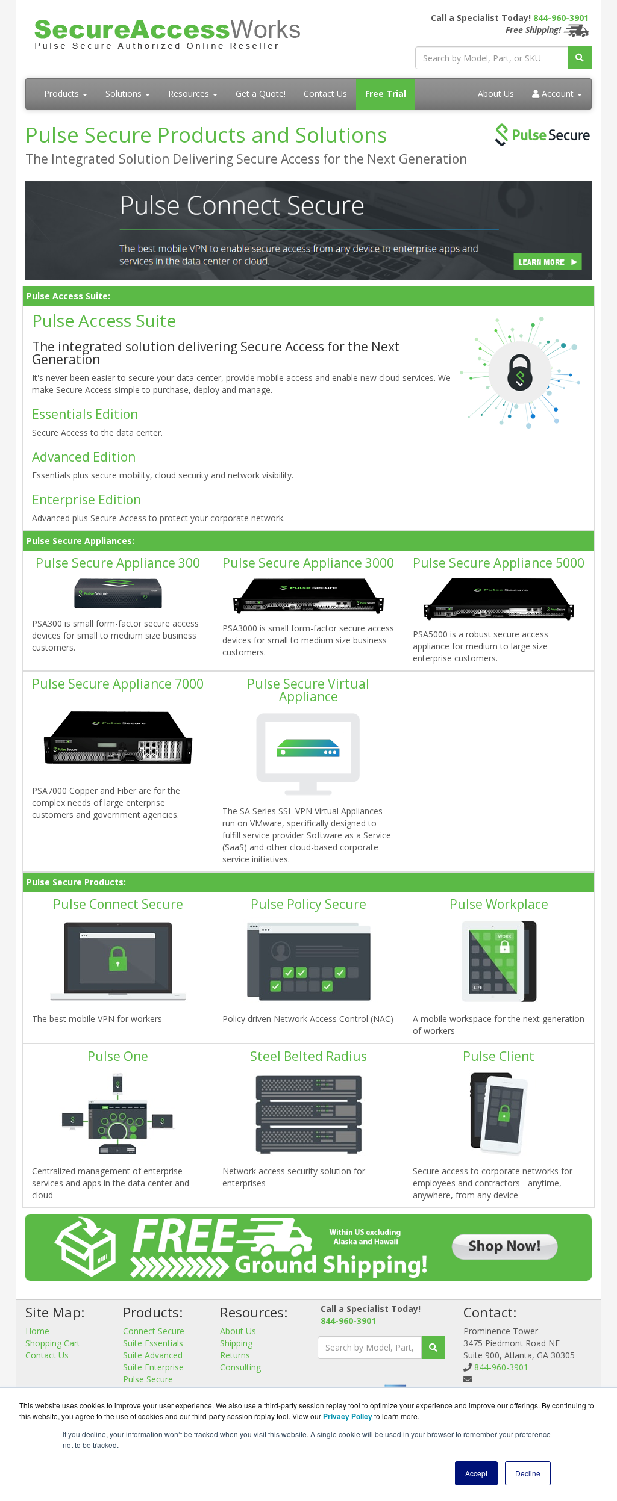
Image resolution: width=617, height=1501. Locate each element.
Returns (235, 1355)
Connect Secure (153, 1331)
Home (37, 1331)
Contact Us (325, 93)
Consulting (240, 1367)
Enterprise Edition (86, 499)
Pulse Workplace (498, 904)
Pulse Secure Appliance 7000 (118, 683)
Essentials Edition (85, 414)
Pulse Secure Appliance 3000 (308, 562)
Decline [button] (527, 1473)
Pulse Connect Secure (118, 904)
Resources (189, 93)
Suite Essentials (153, 1343)
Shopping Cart (52, 1343)
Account (557, 93)
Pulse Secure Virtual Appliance (308, 690)
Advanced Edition (84, 456)
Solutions (124, 93)
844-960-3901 (561, 17)
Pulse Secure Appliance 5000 (498, 562)
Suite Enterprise (153, 1367)
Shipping (236, 1343)
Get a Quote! (261, 93)
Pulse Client (498, 1056)
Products (62, 93)
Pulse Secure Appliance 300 (118, 562)
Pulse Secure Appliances (148, 1385)
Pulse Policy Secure (308, 904)
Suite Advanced (153, 1355)
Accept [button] (476, 1473)
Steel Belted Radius (308, 1056)
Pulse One (117, 1056)
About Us (496, 93)
